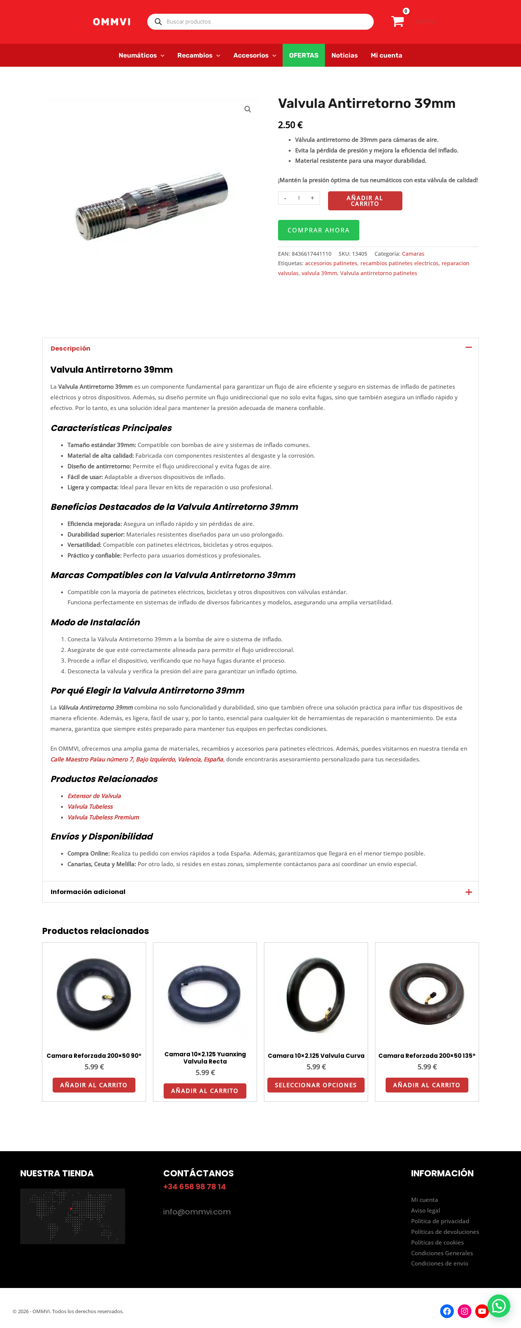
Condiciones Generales (442, 1253)
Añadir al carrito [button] (94, 1085)
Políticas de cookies (437, 1242)
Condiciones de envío (439, 1263)
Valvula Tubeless (90, 806)
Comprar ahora (319, 230)
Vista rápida (94, 1039)
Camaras (413, 253)
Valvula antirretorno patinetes (378, 273)
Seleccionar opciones (316, 1085)
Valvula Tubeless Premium (103, 817)
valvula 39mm (319, 273)
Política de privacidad (440, 1221)
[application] (160, 55)
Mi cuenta (424, 1199)
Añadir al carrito (365, 200)
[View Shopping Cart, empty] (397, 21)
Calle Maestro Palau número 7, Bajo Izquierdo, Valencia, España (136, 759)
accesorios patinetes (331, 263)
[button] (248, 109)
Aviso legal (425, 1210)
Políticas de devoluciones (445, 1231)
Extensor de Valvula (94, 795)
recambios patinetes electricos (399, 263)
